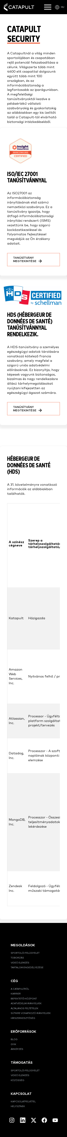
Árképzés (17, 1049)
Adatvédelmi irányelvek (26, 1003)
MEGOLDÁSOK (23, 945)
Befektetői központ (24, 999)
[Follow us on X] (33, 1120)
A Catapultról (20, 989)
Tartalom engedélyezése (27, 967)
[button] (33, 259)
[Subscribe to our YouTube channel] (55, 1120)
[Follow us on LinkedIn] (22, 1120)
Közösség (17, 1080)
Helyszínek (18, 1106)
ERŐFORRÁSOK (23, 1031)
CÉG (14, 981)
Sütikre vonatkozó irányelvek (31, 1013)
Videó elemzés (20, 963)
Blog (14, 1039)
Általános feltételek (24, 1008)
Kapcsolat (21, 1094)
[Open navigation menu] (47, 7)
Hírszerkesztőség (23, 1018)
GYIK (13, 1044)
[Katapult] (19, 7)
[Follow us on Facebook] (44, 1120)
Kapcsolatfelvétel (23, 1102)
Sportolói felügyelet (25, 953)
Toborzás (17, 958)
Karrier (16, 994)
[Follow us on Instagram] (11, 1120)
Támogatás (22, 1062)
